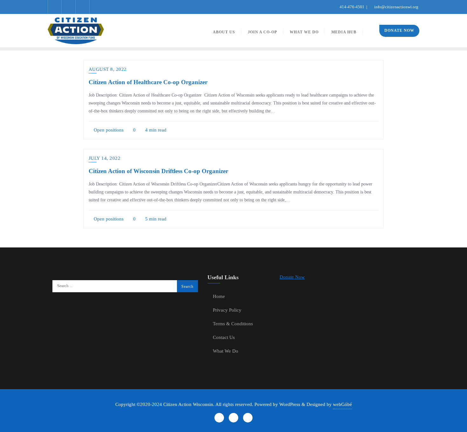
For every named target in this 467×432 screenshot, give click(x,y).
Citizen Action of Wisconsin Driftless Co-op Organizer (158, 171)
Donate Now (399, 30)
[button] (292, 277)
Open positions (108, 129)
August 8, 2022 (108, 69)
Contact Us (224, 337)
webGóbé (342, 404)
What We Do (225, 351)
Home (219, 296)
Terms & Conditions (233, 323)
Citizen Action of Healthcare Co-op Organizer (148, 82)
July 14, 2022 (105, 158)
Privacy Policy (227, 310)
